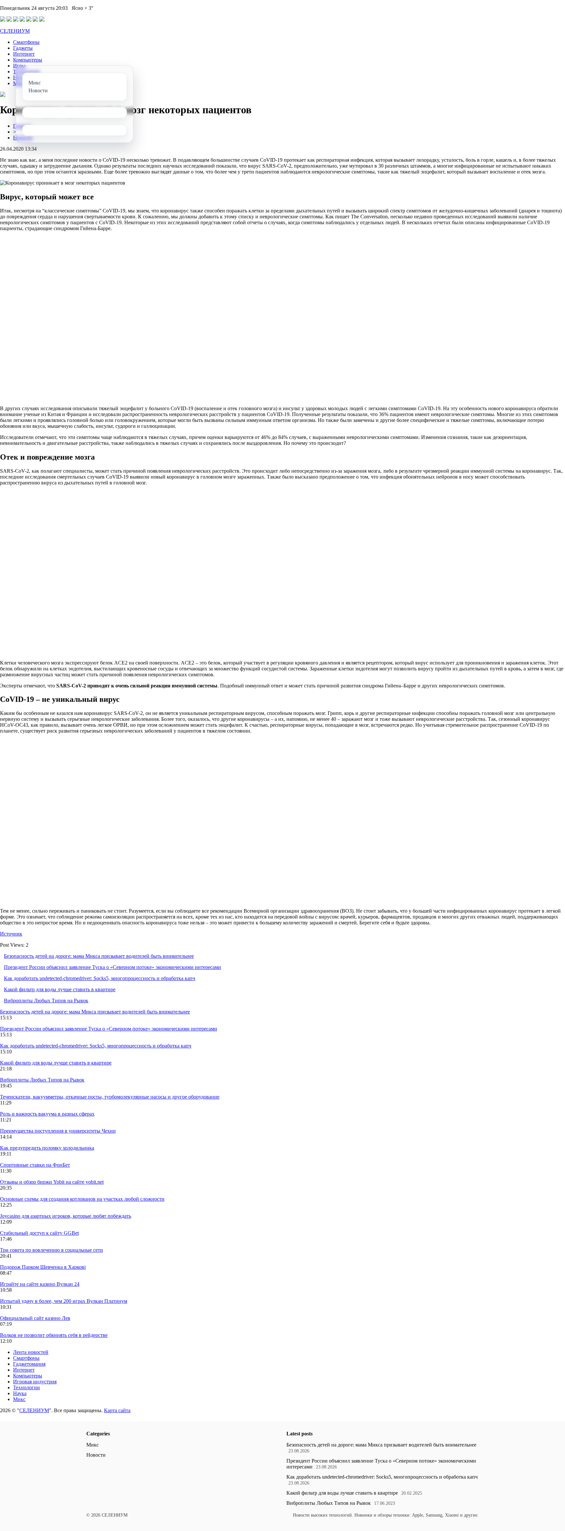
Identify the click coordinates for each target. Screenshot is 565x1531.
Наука (19, 1393)
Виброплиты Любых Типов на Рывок (46, 1000)
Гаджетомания (29, 1364)
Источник (11, 934)
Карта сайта (117, 1410)
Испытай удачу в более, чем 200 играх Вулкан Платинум (63, 1301)
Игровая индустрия (35, 1381)
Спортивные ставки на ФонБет (35, 1165)
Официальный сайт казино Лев (35, 1318)
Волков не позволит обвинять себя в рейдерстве (54, 1335)
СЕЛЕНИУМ (15, 31)
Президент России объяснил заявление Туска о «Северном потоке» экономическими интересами (112, 967)
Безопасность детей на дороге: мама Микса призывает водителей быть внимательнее (99, 956)
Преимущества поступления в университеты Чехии (58, 1131)
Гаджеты (23, 48)
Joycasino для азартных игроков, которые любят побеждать (65, 1216)
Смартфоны (26, 42)
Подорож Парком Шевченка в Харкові (43, 1267)
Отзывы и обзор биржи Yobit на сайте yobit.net (52, 1182)
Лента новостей (30, 1352)
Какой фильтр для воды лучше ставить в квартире (59, 989)
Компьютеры (27, 60)
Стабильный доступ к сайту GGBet (39, 1233)
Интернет (24, 54)
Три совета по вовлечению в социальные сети (51, 1250)
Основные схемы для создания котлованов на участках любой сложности (82, 1199)
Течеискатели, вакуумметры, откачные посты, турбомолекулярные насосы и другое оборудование (109, 1097)
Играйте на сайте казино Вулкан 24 (39, 1284)
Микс (19, 1399)
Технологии (26, 1387)
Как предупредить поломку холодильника (47, 1148)
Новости (96, 1455)
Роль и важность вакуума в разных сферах (47, 1114)
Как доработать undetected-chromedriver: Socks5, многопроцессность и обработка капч (99, 978)
